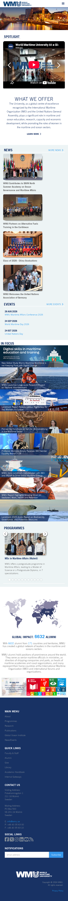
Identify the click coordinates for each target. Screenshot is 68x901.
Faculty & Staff (12, 753)
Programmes (11, 721)
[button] (63, 3)
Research (9, 726)
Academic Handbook (15, 772)
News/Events (11, 740)
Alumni (8, 758)
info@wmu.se (13, 821)
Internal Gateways (13, 777)
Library (8, 767)
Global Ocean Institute (15, 735)
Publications (10, 730)
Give (7, 762)
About (7, 716)
